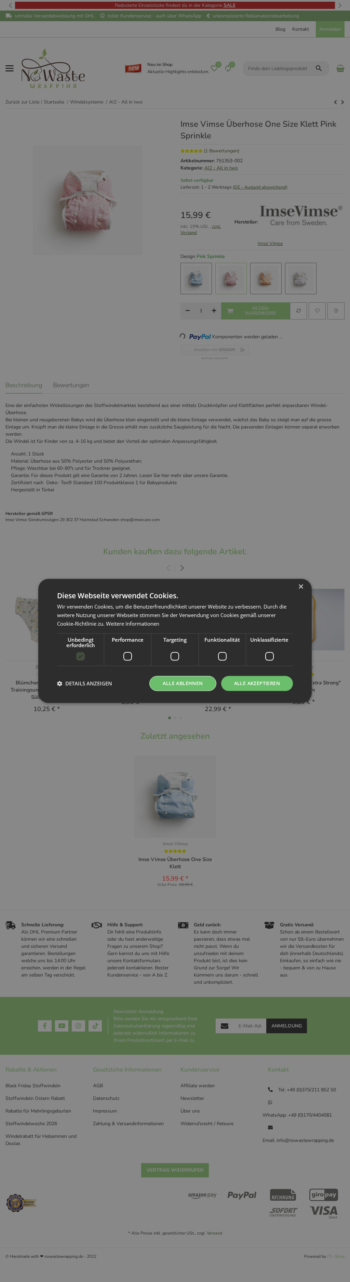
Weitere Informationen (132, 623)
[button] (84, 683)
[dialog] (175, 641)
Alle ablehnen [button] (183, 683)
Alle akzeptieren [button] (257, 683)
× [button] (300, 586)
